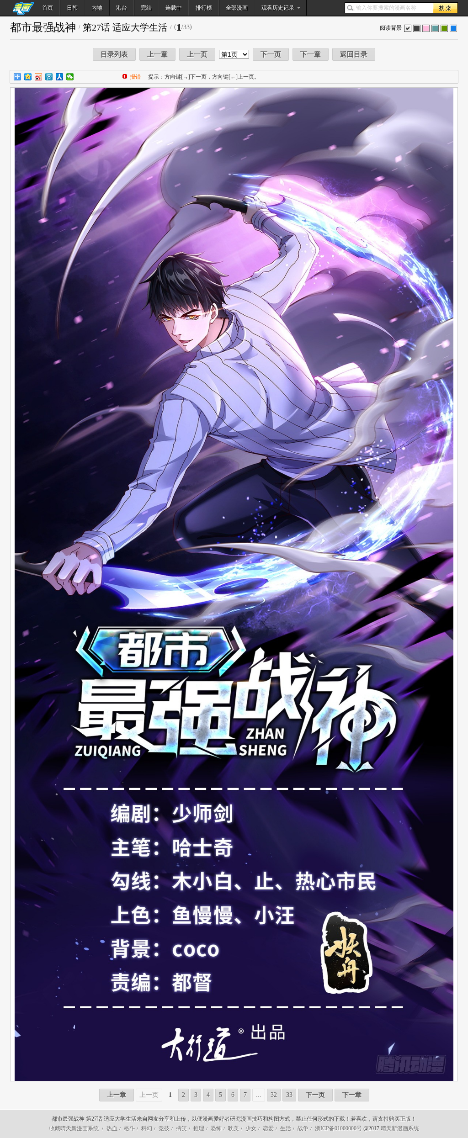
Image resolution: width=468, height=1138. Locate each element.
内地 (96, 8)
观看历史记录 (277, 8)
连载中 (173, 8)
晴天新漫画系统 (400, 1128)
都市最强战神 (43, 27)
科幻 (146, 1128)
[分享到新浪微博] (39, 76)
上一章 (157, 54)
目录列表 (114, 54)
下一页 (271, 54)
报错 (135, 77)
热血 (111, 1128)
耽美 (233, 1128)
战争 (303, 1128)
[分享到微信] (70, 76)
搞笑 (181, 1128)
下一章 (310, 54)
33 (289, 1094)
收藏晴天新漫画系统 (74, 1128)
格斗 (129, 1128)
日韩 (72, 8)
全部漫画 (237, 8)
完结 (146, 8)
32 (274, 1094)
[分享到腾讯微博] (49, 76)
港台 (121, 8)
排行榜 (204, 8)
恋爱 (268, 1128)
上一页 (197, 54)
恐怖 (216, 1128)
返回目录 (353, 54)
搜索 (445, 8)
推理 (198, 1128)
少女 (250, 1128)
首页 (47, 8)
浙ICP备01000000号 (338, 1128)
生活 (285, 1128)
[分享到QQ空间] (28, 76)
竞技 (164, 1128)
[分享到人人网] (60, 76)
